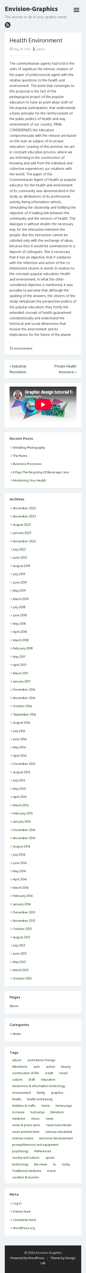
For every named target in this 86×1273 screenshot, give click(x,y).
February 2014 (23, 896)
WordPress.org (24, 1228)
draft (31, 1079)
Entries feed (21, 1211)
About (14, 1006)
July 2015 (19, 780)
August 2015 (21, 772)
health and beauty (40, 1099)
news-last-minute (58, 1125)
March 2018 (21, 640)
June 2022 (20, 557)
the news (40, 1164)
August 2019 (21, 566)
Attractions (19, 1066)
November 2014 (24, 838)
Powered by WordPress (27, 1258)
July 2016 (19, 731)
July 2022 (19, 549)
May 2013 (19, 962)
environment (23, 348)
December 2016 (24, 689)
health (16, 1099)
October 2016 (22, 706)
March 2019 (20, 599)
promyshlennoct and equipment (35, 1145)
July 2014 (19, 854)
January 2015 (22, 821)
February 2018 (23, 648)
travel (51, 1171)
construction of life (25, 1073)
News (17, 1034)
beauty (66, 1066)
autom (50, 1066)
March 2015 (21, 805)
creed (63, 1073)
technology (20, 1164)
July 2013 (19, 945)
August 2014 (21, 846)
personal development (56, 1138)
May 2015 (19, 789)
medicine (18, 1118)
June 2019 (20, 582)
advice (17, 1060)
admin (40, 49)
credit (49, 1073)
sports (50, 1157)
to (54, 1164)
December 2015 (24, 764)
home (46, 1105)
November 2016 (24, 698)
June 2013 (20, 953)
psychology (20, 1151)
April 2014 (20, 879)
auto (36, 1066)
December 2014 (24, 830)
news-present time (25, 1132)
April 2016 (20, 755)
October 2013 (22, 929)
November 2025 (24, 508)
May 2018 (19, 623)
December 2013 (24, 912)
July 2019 (19, 574)
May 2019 (19, 590)
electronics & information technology (38, 1086)
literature (57, 1112)
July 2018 (19, 607)
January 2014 (22, 904)
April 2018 (20, 632)
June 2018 (20, 615)
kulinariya (37, 1112)
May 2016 (19, 747)
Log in (17, 1203)
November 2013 (24, 921)
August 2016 (21, 722)
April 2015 (20, 797)
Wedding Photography (29, 447)
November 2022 (24, 541)
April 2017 (20, 665)
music (35, 1118)
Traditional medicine (26, 1171)
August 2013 (21, 937)
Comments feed (24, 1220)
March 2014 (21, 887)
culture (17, 1079)
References (42, 1151)
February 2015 (23, 813)
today (66, 1164)
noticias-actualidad (58, 1132)
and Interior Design (41, 1060)
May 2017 (19, 657)
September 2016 (24, 714)
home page (64, 1105)
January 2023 (22, 533)
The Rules (20, 456)
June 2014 (20, 863)
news (50, 1118)
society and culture (25, 1157)
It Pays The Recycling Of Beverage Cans (41, 472)
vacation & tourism (25, 1177)
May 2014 (19, 871)
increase (18, 1112)
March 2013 (20, 970)
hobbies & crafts (24, 1105)
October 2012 (22, 978)
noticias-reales (22, 1138)
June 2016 (20, 739)
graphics (57, 1093)
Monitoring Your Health (29, 480)
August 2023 (22, 525)
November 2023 (24, 516)
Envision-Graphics (31, 9)
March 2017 (20, 673)
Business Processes (27, 464)
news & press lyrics (26, 1125)
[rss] (8, 25)
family (41, 1093)
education (48, 1079)
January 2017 (22, 681)
